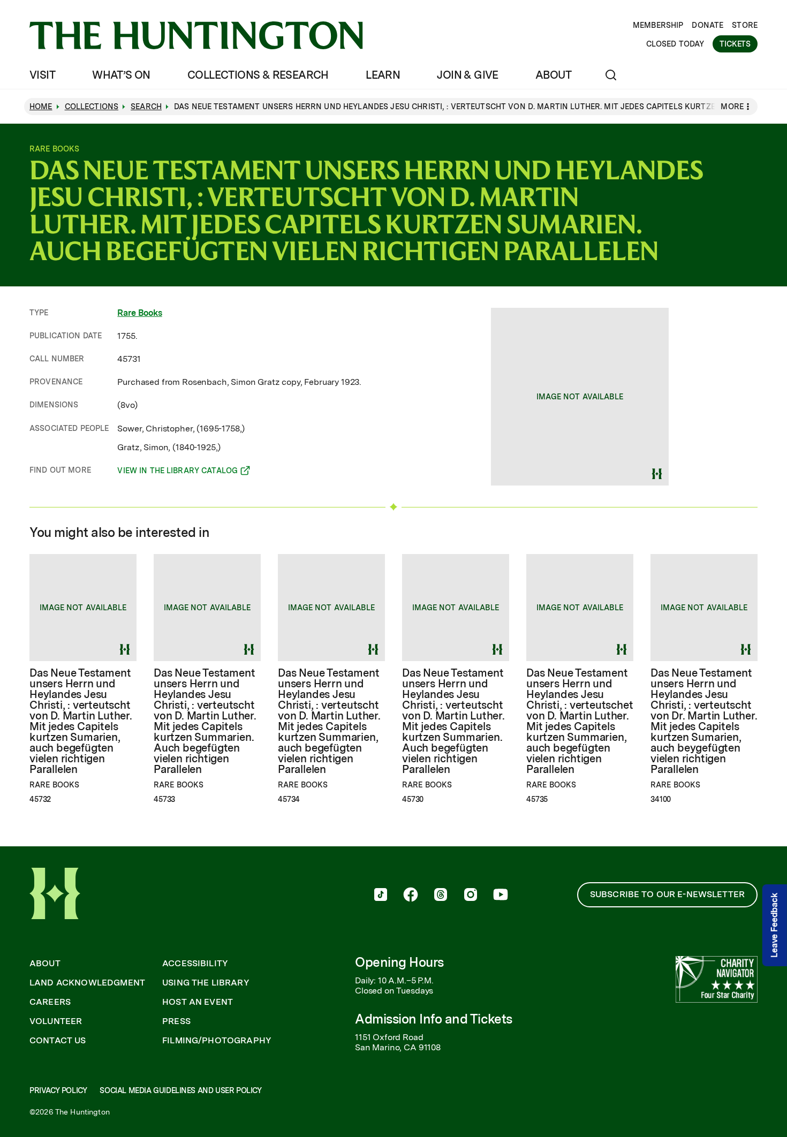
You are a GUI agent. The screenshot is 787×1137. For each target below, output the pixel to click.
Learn (383, 75)
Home (40, 106)
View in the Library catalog (177, 472)
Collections (92, 106)
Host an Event (197, 1002)
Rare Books (139, 313)
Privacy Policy (58, 1090)
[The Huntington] (196, 35)
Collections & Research (258, 75)
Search (146, 106)
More (732, 106)
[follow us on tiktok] (380, 895)
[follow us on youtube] (500, 895)
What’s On (121, 75)
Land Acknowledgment (87, 983)
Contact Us (57, 1040)
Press (176, 1021)
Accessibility (195, 963)
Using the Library (205, 983)
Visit (42, 75)
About (553, 75)
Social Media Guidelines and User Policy (180, 1090)
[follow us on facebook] (410, 895)
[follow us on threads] (440, 895)
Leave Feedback (774, 925)
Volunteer (55, 1021)
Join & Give (467, 75)
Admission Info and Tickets (433, 1019)
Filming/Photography (216, 1040)
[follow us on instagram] (470, 895)
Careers (50, 1002)
